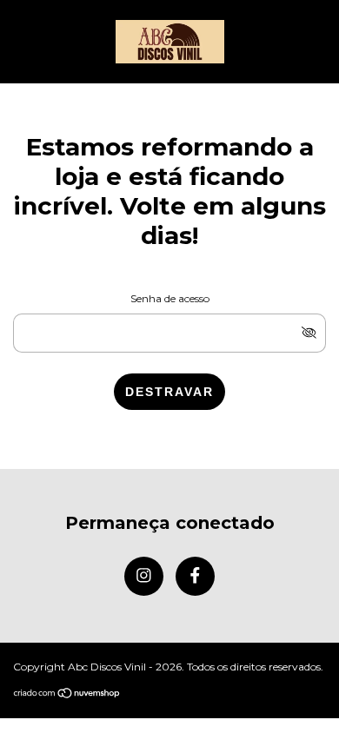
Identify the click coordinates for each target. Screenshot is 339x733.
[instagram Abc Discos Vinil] (143, 576)
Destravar (169, 392)
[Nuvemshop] (67, 694)
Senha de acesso (169, 298)
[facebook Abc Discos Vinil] (195, 576)
